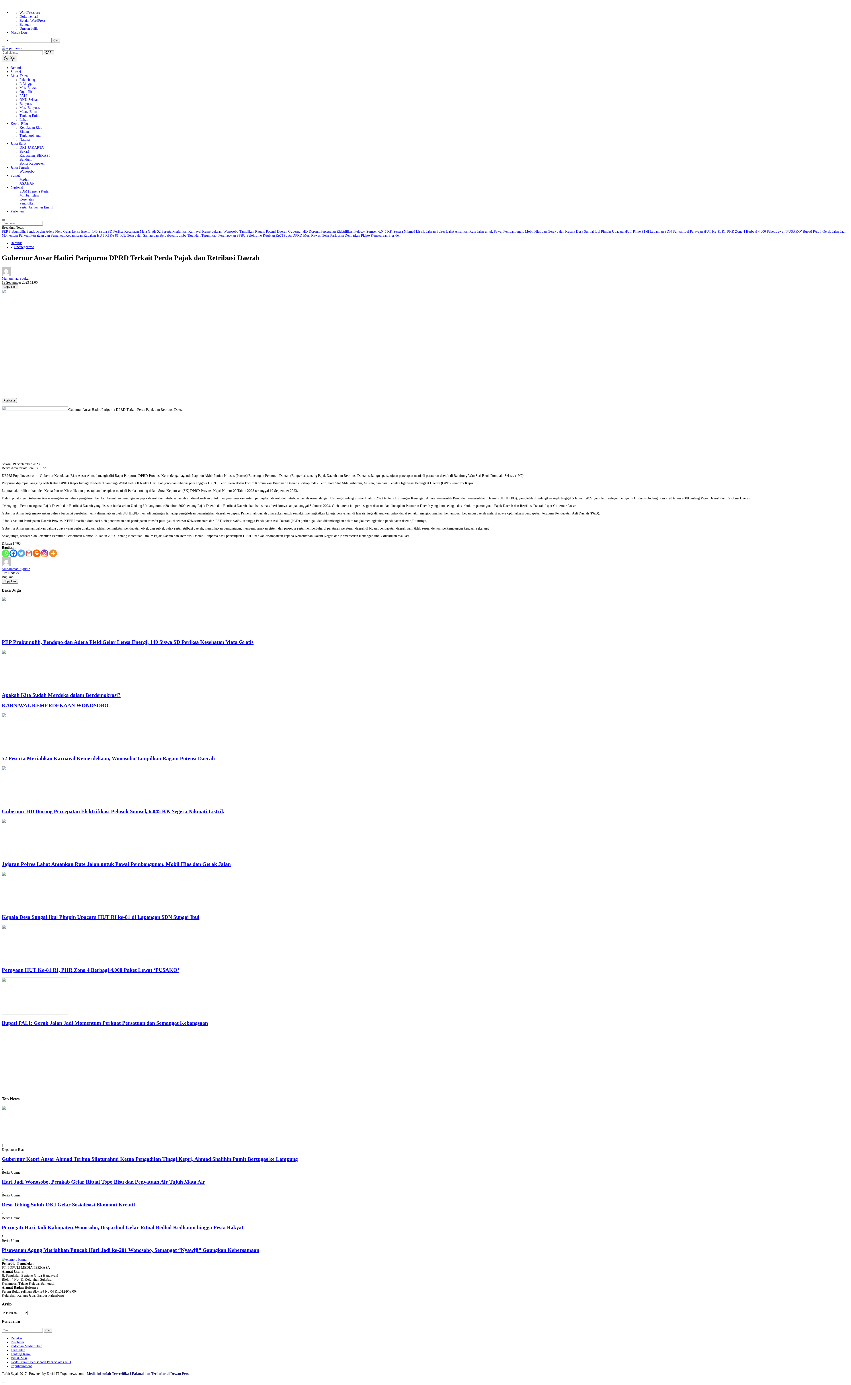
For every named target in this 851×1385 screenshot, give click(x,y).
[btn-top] (3, 1382)
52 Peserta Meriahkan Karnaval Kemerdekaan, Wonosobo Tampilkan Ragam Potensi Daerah (108, 758)
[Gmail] (29, 553)
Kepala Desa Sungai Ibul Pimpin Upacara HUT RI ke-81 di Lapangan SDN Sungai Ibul (100, 917)
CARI (48, 52)
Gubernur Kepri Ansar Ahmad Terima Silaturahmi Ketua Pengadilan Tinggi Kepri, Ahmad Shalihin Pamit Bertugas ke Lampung (150, 1159)
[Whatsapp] (6, 553)
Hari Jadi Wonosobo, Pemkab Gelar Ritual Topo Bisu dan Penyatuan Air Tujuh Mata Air (103, 1182)
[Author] (6, 274)
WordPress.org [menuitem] (30, 12)
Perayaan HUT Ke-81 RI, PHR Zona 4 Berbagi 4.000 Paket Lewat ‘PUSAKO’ (90, 970)
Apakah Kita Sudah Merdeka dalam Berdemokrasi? (61, 695)
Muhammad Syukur (16, 278)
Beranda (16, 243)
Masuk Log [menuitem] (19, 32)
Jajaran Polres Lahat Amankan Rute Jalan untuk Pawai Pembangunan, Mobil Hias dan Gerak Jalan (116, 864)
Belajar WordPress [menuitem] (32, 20)
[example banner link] (14, 1259)
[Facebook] (13, 553)
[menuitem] (430, 40)
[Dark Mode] (9, 58)
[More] (53, 553)
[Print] (37, 553)
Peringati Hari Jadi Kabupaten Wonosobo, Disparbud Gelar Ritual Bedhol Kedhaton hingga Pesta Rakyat (122, 1227)
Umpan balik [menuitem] (29, 28)
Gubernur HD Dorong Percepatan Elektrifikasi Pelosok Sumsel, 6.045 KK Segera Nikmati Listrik (113, 811)
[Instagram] (44, 553)
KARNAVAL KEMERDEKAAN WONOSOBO (55, 705)
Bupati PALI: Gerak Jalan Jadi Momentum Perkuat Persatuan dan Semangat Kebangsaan (105, 1023)
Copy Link (10, 286)
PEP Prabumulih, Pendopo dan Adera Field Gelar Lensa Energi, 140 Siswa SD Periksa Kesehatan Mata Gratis (128, 642)
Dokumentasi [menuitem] (29, 16)
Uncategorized (24, 247)
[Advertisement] (135, 1061)
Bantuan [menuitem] (25, 24)
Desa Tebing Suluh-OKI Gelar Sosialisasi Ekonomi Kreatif (68, 1205)
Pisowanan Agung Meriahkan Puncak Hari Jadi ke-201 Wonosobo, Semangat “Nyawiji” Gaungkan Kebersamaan (130, 1250)
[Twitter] (21, 553)
